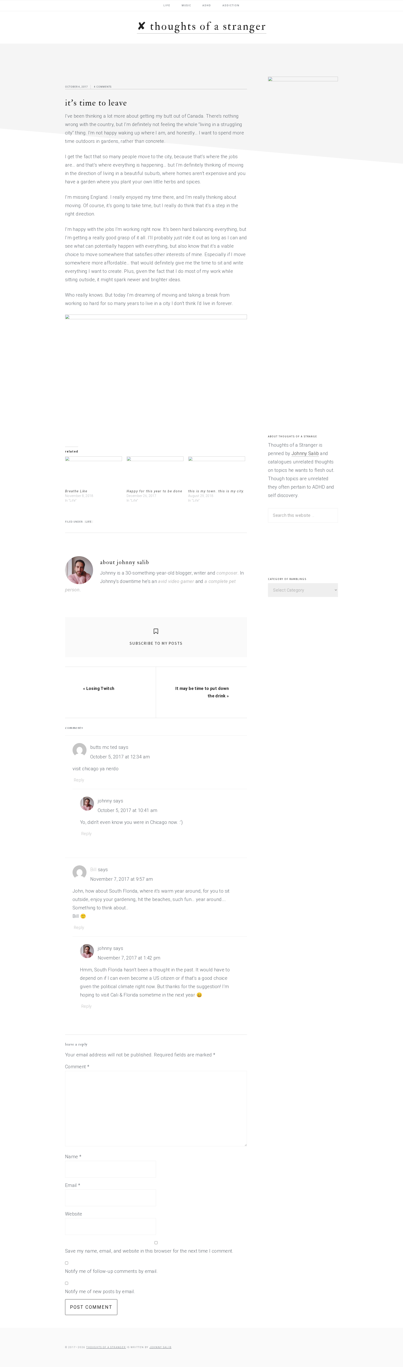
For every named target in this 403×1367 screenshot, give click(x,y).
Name (73, 1156)
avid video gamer (176, 581)
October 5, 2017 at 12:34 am (120, 757)
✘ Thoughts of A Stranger (201, 26)
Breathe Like (76, 491)
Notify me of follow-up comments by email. (111, 1271)
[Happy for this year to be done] (155, 472)
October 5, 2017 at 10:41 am (127, 810)
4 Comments (102, 87)
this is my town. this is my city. (216, 491)
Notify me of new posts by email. (100, 1291)
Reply (79, 780)
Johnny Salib (305, 453)
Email (72, 1185)
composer (226, 573)
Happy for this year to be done (154, 491)
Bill (93, 869)
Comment (77, 1066)
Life (88, 522)
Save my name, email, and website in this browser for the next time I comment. (149, 1251)
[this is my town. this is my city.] (216, 472)
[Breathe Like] (93, 472)
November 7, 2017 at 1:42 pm (129, 958)
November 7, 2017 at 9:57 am (121, 879)
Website (73, 1214)
